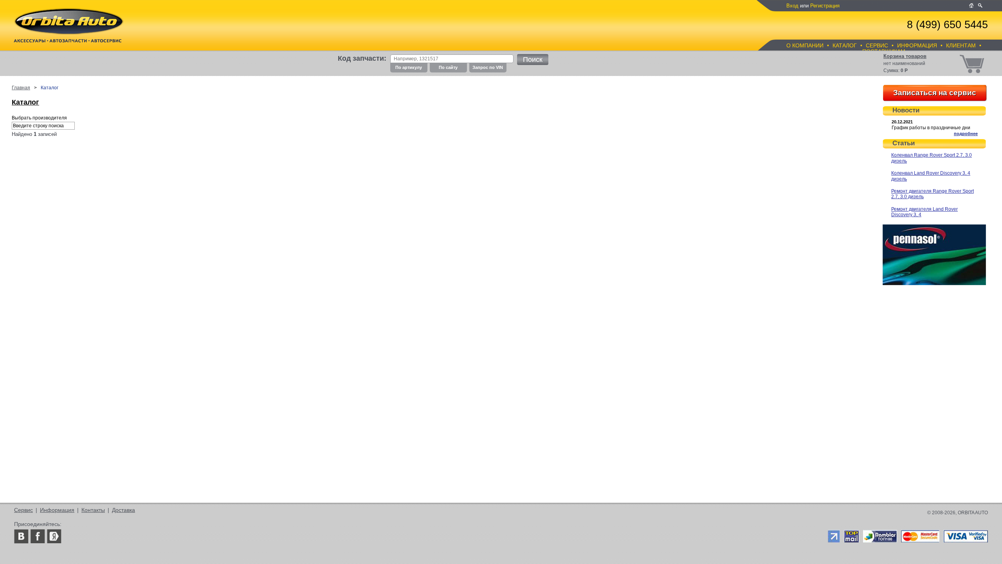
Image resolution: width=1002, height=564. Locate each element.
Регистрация (825, 6)
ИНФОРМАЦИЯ (917, 46)
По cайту (448, 67)
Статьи (903, 143)
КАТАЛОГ (845, 46)
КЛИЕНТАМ (961, 46)
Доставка (123, 510)
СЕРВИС (877, 46)
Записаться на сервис (934, 93)
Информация (57, 510)
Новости (905, 110)
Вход (792, 6)
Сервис (23, 510)
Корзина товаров (904, 56)
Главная (21, 87)
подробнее (966, 133)
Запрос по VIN (487, 67)
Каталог (25, 102)
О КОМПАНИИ (805, 46)
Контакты (93, 510)
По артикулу (408, 67)
